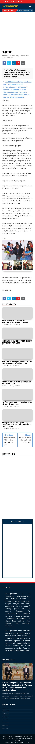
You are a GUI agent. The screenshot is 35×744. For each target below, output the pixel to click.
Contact (27, 742)
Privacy (21, 742)
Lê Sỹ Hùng (5, 714)
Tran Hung (5, 708)
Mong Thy (5, 719)
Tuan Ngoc (5, 728)
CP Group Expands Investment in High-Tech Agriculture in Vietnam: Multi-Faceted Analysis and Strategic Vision (17, 686)
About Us (13, 742)
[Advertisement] (17, 29)
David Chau (5, 725)
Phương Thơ (5, 711)
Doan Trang (5, 722)
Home (7, 742)
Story (11, 57)
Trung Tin (5, 716)
